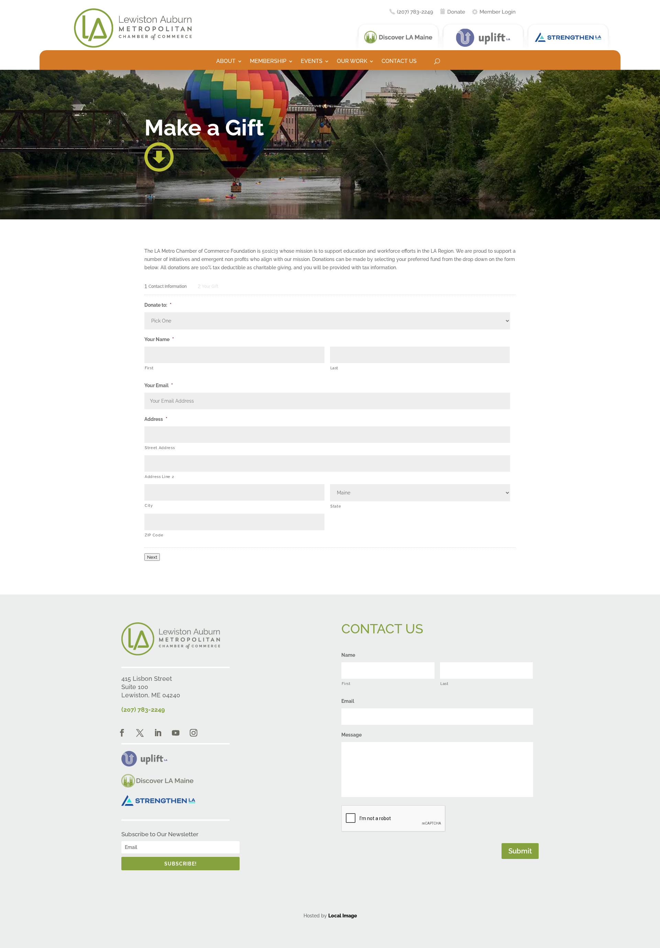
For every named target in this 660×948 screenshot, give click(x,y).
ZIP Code (154, 535)
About (225, 61)
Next (152, 557)
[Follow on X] (139, 732)
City (149, 505)
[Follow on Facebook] (122, 732)
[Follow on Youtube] (175, 732)
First (149, 368)
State (335, 506)
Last (334, 368)
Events (311, 61)
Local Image (342, 915)
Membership (268, 61)
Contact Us (399, 61)
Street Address (160, 447)
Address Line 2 (159, 476)
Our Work (352, 61)
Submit (520, 851)
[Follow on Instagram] (193, 732)
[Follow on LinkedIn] (157, 732)
